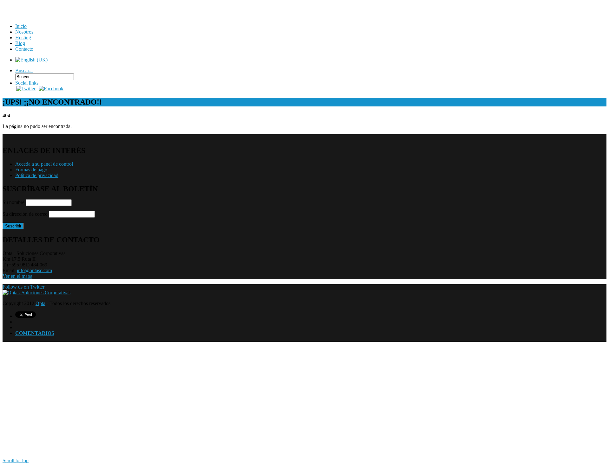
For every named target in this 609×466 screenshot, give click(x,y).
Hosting (23, 37)
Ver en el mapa (17, 276)
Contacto (24, 49)
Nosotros (24, 32)
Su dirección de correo (25, 214)
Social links (26, 83)
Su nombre (13, 202)
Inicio (21, 26)
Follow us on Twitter (23, 287)
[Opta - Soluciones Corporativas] (36, 292)
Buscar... (24, 70)
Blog (20, 43)
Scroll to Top (16, 460)
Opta (40, 303)
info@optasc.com (34, 270)
